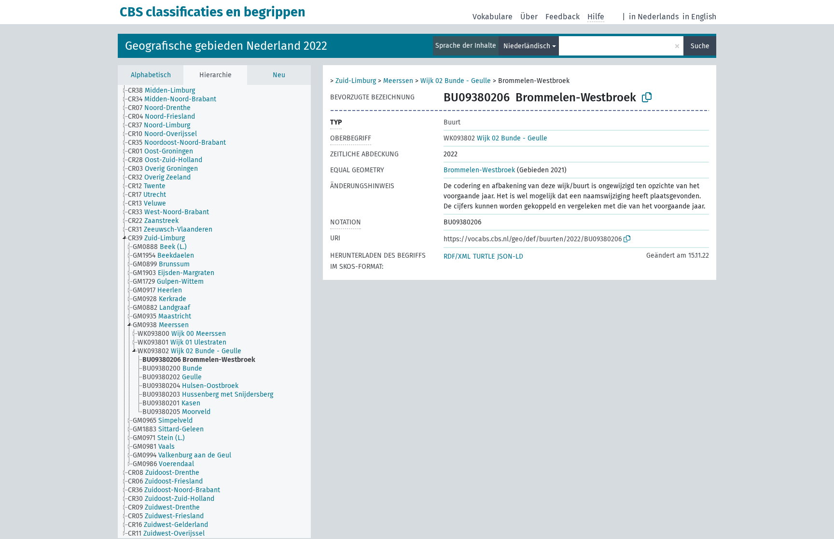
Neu (279, 75)
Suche (700, 46)
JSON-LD (510, 256)
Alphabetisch (151, 75)
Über (529, 16)
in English (699, 16)
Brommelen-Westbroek (479, 170)
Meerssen (398, 81)
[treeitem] (165, 90)
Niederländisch (526, 46)
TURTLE (484, 256)
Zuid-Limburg (355, 81)
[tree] (214, 311)
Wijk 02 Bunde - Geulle (455, 81)
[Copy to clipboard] (647, 97)
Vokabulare (493, 16)
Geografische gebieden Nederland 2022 (226, 46)
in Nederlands (654, 16)
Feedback (562, 16)
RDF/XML (457, 256)
